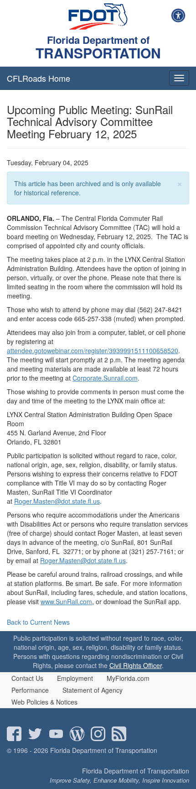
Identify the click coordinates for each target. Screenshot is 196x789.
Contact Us (27, 678)
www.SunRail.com (66, 601)
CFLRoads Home (38, 78)
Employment (75, 678)
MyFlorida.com (128, 678)
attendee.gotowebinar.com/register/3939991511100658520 (92, 350)
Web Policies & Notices (44, 701)
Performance (30, 690)
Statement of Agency (92, 690)
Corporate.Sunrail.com (105, 377)
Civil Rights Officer (135, 665)
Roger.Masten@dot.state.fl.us (57, 501)
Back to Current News (38, 622)
